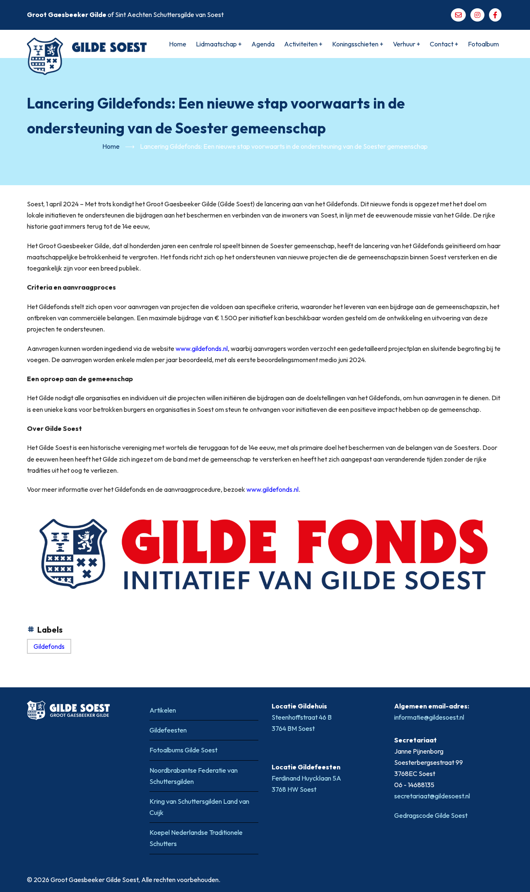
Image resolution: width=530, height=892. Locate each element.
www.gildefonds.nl (202, 348)
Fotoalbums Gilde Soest (183, 750)
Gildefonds (49, 646)
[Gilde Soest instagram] (477, 15)
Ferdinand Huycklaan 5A (307, 778)
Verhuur (406, 44)
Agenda (263, 44)
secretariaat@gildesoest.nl (432, 796)
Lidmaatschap (219, 44)
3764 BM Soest (293, 728)
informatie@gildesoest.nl (429, 717)
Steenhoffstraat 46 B (302, 717)
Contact (444, 44)
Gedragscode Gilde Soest (430, 815)
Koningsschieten (357, 44)
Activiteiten (303, 44)
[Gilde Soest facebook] (495, 15)
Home (177, 44)
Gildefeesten (168, 730)
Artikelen (162, 710)
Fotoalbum (483, 44)
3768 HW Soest (294, 789)
